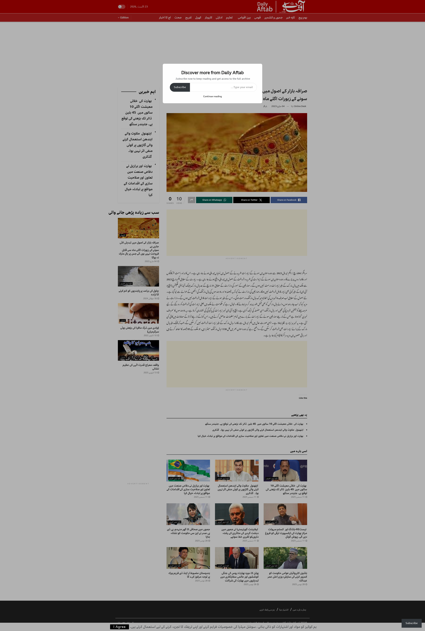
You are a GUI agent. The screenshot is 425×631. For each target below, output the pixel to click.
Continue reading (212, 96)
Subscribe (180, 87)
